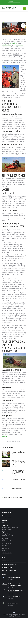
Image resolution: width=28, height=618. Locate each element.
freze (9, 45)
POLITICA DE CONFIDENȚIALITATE (9, 564)
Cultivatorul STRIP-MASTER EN (18, 479)
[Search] (18, 1)
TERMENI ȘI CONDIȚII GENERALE (8, 561)
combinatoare (5, 45)
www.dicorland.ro (5, 436)
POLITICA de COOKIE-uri (7, 567)
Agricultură (5, 26)
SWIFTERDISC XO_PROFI (17, 488)
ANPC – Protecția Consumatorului (9, 570)
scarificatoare (19, 45)
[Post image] (6, 454)
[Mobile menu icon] (24, 8)
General (5, 24)
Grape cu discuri (13, 43)
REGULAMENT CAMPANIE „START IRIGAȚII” (13, 497)
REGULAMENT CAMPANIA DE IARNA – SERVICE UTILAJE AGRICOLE (18, 472)
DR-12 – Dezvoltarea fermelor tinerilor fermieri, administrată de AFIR (19, 463)
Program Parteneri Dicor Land (18, 452)
